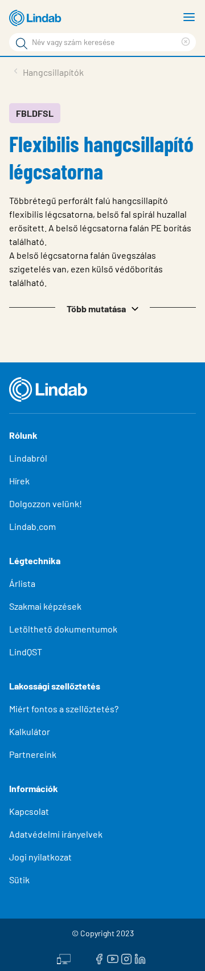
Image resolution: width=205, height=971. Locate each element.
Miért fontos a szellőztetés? (63, 708)
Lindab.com (32, 526)
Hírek (20, 480)
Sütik (19, 879)
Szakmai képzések (45, 606)
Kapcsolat (29, 811)
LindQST (25, 651)
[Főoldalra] (37, 18)
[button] (102, 308)
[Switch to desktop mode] (64, 957)
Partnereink (32, 754)
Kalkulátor (29, 731)
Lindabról (28, 457)
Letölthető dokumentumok (63, 628)
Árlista (22, 583)
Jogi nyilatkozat (40, 856)
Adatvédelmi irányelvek (55, 834)
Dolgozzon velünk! (45, 503)
